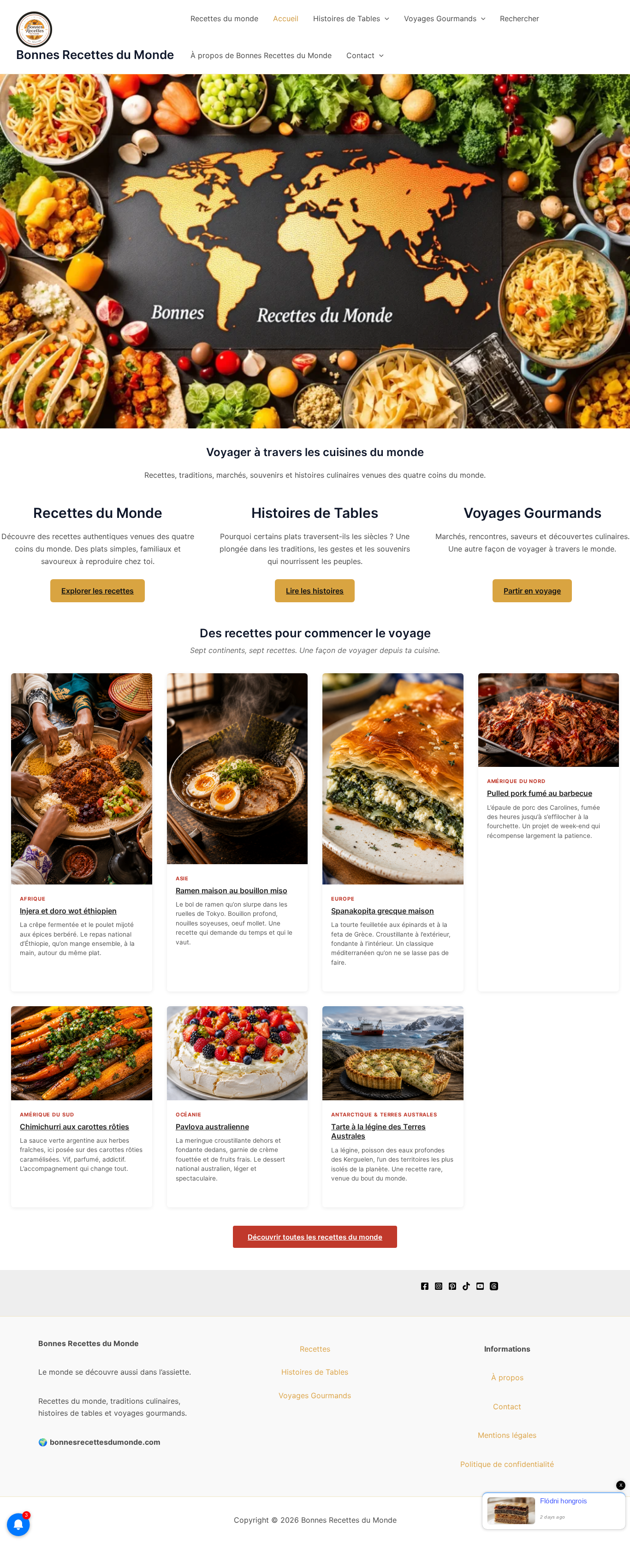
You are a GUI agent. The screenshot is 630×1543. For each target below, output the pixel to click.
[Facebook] (425, 1286)
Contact (360, 55)
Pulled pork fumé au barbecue (539, 793)
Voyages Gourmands (440, 18)
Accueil (285, 18)
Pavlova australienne (212, 1126)
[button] (384, 18)
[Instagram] (438, 1286)
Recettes (315, 1348)
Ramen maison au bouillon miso (231, 890)
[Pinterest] (452, 1286)
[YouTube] (480, 1286)
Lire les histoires (315, 590)
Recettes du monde (224, 18)
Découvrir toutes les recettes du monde (315, 1237)
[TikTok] (466, 1286)
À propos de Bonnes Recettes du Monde (261, 55)
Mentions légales (507, 1435)
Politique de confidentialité (507, 1464)
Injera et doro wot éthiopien (68, 910)
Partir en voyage (532, 590)
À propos (507, 1377)
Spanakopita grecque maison (382, 910)
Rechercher (519, 18)
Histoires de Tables (346, 18)
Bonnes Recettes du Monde (95, 54)
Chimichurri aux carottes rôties (74, 1126)
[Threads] (494, 1286)
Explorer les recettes (97, 590)
